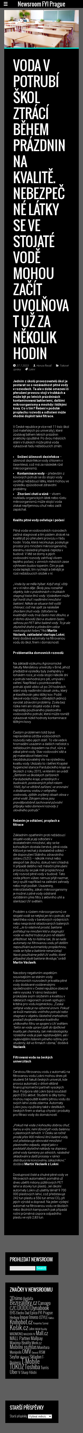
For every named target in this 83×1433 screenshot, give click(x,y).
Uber (14, 1371)
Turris (45, 1367)
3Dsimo (16, 1297)
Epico (33, 1312)
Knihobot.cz (21, 1322)
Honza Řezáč (44, 365)
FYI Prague (45, 1312)
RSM (42, 1352)
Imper (24, 1317)
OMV (26, 1351)
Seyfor (14, 1356)
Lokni (32, 369)
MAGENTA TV (29, 1334)
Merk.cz (37, 1342)
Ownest (35, 1352)
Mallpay (37, 1338)
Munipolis (15, 1352)
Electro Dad (22, 1312)
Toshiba (32, 1366)
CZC (13, 1307)
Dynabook (39, 1307)
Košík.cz (19, 1327)
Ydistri (33, 1372)
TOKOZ (17, 1366)
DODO (23, 1307)
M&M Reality (41, 1329)
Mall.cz (42, 1333)
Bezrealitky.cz (23, 1302)
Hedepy (14, 1317)
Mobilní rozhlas (23, 1347)
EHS (12, 1312)
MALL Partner (20, 1338)
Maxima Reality (20, 1342)
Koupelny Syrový (40, 1323)
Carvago (44, 1302)
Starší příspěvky (18, 1415)
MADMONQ (16, 1333)
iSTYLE (43, 1317)
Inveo (33, 1316)
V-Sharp (23, 1372)
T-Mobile (30, 1361)
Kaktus (51, 1318)
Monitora (43, 1347)
